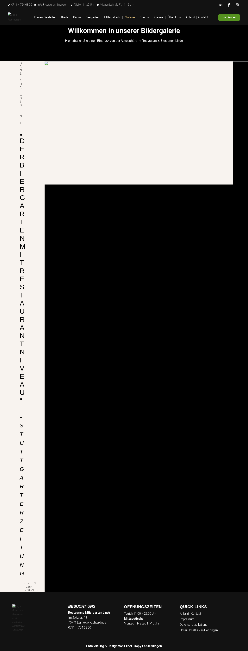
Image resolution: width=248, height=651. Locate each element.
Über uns (174, 17)
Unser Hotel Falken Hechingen (199, 630)
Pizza (77, 17)
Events (144, 17)
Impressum (187, 619)
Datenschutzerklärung (193, 624)
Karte (65, 17)
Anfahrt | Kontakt (196, 17)
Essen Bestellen (45, 17)
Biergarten (92, 17)
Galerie (130, 17)
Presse (158, 17)
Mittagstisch (112, 17)
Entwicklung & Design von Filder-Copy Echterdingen (124, 646)
